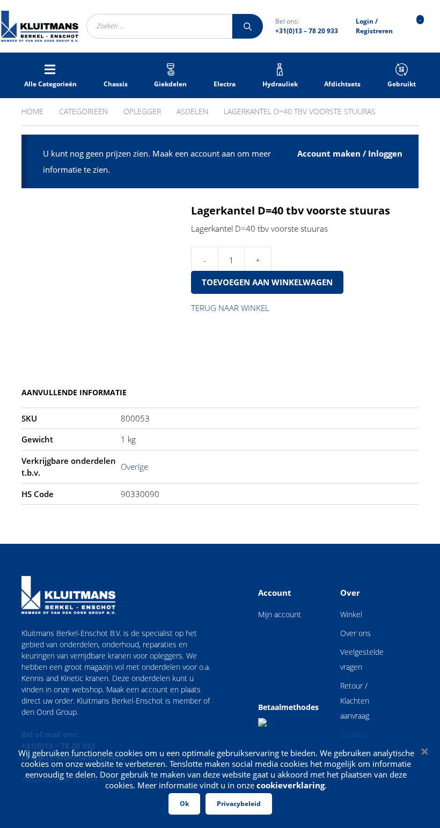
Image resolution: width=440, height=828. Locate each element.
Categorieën (83, 111)
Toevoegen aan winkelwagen (267, 282)
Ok (184, 803)
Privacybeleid (239, 803)
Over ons (355, 633)
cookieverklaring (290, 785)
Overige (134, 466)
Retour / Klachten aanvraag (354, 701)
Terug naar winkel (230, 307)
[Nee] (424, 751)
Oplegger (142, 111)
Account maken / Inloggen (349, 153)
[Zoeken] (247, 26)
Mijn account (279, 614)
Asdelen (192, 111)
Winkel (351, 614)
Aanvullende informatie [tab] (74, 392)
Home (32, 111)
